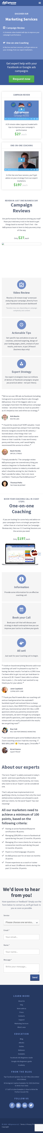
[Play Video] (5, 119)
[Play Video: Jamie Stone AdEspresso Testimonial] (21, 160)
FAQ (21, 1005)
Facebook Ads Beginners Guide (21, 1058)
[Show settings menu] (34, 119)
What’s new (21, 1027)
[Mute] (31, 119)
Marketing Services (21, 1023)
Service (6, 915)
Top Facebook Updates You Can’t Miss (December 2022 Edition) (21, 1078)
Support (21, 1020)
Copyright (5, 1127)
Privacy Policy (32, 1124)
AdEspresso (10, 3)
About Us (21, 1001)
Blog (21, 1039)
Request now (21, 79)
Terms (22, 1124)
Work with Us (21, 1008)
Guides (21, 1046)
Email (7, 930)
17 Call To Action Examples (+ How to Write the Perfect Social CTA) (21, 1090)
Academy (21, 1065)
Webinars (21, 1050)
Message (8, 960)
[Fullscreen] (37, 119)
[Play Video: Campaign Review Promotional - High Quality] (21, 109)
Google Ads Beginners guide (21, 1061)
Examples (21, 1054)
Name (7, 945)
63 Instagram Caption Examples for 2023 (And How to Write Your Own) (21, 1084)
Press (21, 1012)
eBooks (21, 1043)
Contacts (21, 1016)
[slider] (20, 119)
